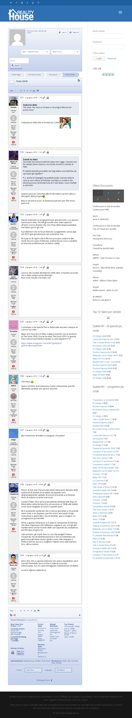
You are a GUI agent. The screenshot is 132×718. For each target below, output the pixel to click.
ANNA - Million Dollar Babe (105, 280)
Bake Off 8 (97, 483)
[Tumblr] (27, 2)
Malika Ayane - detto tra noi (105, 290)
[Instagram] (38, 2)
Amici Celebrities (100, 513)
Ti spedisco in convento (103, 400)
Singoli (96, 264)
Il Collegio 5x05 (100, 371)
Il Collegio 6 (98, 445)
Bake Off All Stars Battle (103, 467)
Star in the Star (99, 542)
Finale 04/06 (70, 75)
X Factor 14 (98, 474)
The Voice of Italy (34, 75)
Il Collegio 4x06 (100, 336)
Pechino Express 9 (101, 422)
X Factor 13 (98, 500)
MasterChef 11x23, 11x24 (104, 362)
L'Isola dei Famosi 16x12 (104, 339)
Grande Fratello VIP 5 (102, 522)
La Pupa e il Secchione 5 (103, 554)
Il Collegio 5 (98, 416)
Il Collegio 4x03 (100, 349)
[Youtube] (32, 2)
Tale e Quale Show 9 (102, 545)
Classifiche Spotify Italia (103, 248)
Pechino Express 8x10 (102, 352)
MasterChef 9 (99, 425)
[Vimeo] (21, 2)
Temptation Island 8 (102, 506)
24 (27, 91)
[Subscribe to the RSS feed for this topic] (79, 80)
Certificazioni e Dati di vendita (106, 206)
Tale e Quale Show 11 (102, 419)
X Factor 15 (98, 503)
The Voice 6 (53, 75)
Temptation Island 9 (102, 551)
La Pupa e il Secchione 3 (103, 461)
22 (21, 91)
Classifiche (97, 245)
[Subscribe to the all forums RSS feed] (11, 615)
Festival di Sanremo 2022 (104, 448)
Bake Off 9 (97, 516)
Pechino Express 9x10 (102, 365)
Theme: (19, 670)
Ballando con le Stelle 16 (104, 471)
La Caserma (98, 480)
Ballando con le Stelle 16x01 (105, 355)
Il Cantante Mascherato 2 (104, 454)
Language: (48, 670)
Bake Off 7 (97, 477)
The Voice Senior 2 (101, 509)
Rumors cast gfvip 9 (102, 300)
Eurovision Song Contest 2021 (106, 409)
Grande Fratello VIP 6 (102, 548)
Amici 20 (96, 538)
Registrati (112, 58)
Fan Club (97, 235)
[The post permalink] (44, 97)
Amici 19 (96, 519)
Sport (95, 216)
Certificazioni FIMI (101, 209)
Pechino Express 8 (101, 406)
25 (30, 91)
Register (75, 32)
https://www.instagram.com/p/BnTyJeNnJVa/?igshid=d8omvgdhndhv (41, 344)
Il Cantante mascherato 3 (104, 558)
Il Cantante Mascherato (103, 535)
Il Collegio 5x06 (100, 378)
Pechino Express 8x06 (102, 368)
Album (96, 254)
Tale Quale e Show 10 (102, 487)
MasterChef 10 (99, 442)
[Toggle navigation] (120, 12)
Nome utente (99, 31)
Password (97, 41)
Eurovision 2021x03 (101, 345)
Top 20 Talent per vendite (104, 229)
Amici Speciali (99, 496)
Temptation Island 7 (102, 464)
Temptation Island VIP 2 (103, 493)
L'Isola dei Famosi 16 (102, 435)
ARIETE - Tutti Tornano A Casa (106, 258)
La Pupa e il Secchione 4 (103, 451)
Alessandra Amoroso (102, 238)
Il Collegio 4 (98, 403)
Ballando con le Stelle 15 (104, 529)
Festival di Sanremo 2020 (104, 532)
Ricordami (100, 53)
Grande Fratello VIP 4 (102, 490)
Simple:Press (44, 680)
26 (34, 91)
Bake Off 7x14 (99, 358)
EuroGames (98, 438)
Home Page (16, 75)
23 (24, 91)
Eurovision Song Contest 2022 (106, 429)
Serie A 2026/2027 (101, 219)
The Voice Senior (100, 458)
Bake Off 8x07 (99, 374)
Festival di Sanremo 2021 (104, 525)
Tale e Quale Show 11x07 (104, 342)
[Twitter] (11, 2)
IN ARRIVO (97, 296)
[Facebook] (16, 2)
